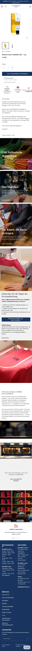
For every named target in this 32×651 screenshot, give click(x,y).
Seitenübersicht (6, 618)
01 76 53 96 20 (22, 560)
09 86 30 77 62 (22, 574)
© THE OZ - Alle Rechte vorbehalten (20, 645)
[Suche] (5, 6)
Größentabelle (5, 609)
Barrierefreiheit (6, 620)
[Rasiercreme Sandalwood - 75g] (5, 45)
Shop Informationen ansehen (10, 82)
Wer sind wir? (5, 594)
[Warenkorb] (30, 6)
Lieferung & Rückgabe (7, 606)
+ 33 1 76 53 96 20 (24, 583)
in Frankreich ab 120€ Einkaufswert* (7, 91)
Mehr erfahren (5, 338)
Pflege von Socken (6, 612)
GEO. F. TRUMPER (6, 51)
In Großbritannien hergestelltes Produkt (18, 91)
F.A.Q (3, 615)
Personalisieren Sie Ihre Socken (15, 319)
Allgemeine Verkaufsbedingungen (7, 624)
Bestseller (4, 603)
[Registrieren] (27, 638)
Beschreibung (6, 99)
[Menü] (2, 6)
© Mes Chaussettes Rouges (6, 645)
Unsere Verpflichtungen (8, 597)
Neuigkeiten (5, 600)
